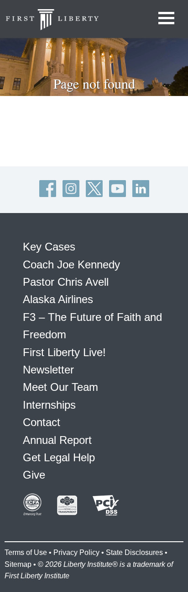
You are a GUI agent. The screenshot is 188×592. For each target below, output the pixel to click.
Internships (49, 405)
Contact (41, 422)
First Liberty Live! (64, 352)
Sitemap (18, 564)
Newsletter (48, 369)
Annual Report (57, 440)
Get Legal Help (59, 457)
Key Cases (49, 246)
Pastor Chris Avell (66, 282)
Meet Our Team (60, 387)
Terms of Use (26, 552)
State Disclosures (134, 552)
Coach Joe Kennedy (71, 264)
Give (34, 475)
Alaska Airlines (58, 299)
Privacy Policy (76, 552)
